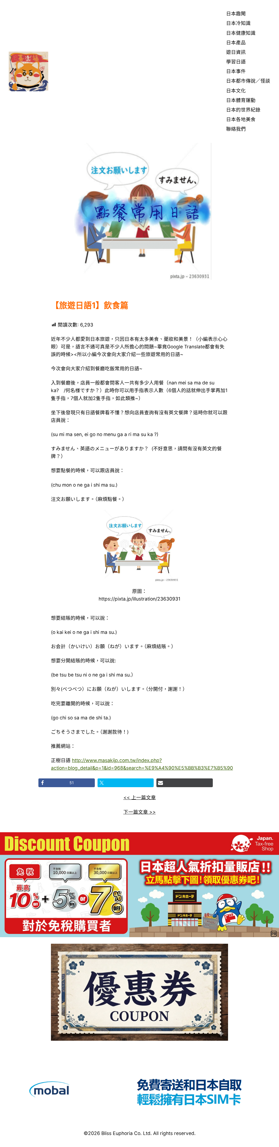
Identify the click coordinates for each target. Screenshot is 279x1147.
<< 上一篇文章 (139, 797)
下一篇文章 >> (139, 812)
